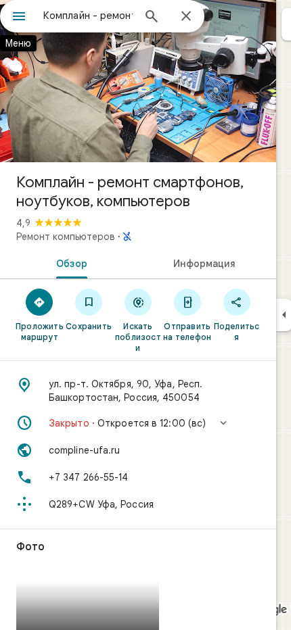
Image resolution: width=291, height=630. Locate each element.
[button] (138, 423)
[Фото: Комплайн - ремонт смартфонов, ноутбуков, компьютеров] (138, 81)
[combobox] (88, 15)
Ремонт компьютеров (65, 237)
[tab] (69, 262)
